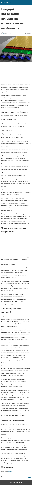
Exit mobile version (16, 482)
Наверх (29, 477)
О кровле (10, 471)
